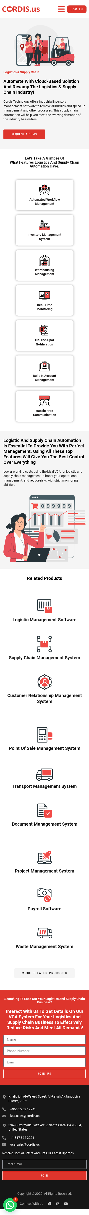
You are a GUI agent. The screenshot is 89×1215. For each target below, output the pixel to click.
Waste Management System (44, 946)
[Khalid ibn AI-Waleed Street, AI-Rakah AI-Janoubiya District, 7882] (4, 1097)
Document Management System (44, 824)
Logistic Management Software (44, 619)
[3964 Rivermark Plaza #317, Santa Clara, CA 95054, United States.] (4, 1125)
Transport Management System (44, 786)
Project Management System (44, 871)
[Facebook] (50, 1203)
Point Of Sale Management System (44, 748)
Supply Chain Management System (44, 657)
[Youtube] (66, 1203)
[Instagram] (58, 1203)
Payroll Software (44, 908)
